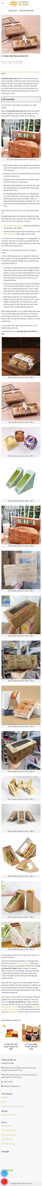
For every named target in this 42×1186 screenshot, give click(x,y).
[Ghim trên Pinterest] (17, 62)
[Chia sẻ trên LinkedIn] (20, 62)
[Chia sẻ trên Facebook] (6, 62)
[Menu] (2, 3)
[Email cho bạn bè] (13, 62)
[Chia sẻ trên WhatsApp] (3, 62)
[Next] (41, 1036)
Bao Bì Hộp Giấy (27, 11)
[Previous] (1, 1036)
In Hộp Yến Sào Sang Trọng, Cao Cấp (11, 1046)
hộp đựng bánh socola (9, 1007)
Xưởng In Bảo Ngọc (8, 1115)
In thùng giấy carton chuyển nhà (31, 1046)
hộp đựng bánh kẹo (23, 963)
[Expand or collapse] (38, 99)
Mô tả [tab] (3, 74)
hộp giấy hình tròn (10, 234)
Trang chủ (12, 11)
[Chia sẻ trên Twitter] (10, 62)
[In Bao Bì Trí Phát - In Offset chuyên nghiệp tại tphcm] (19, 3)
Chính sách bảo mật (8, 1144)
